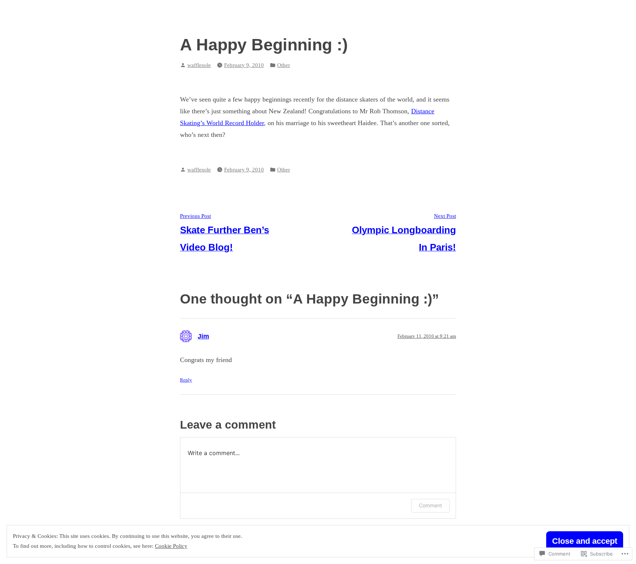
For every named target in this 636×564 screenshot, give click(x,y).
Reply (186, 380)
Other (283, 65)
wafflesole (199, 65)
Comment (430, 505)
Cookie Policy (171, 546)
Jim (203, 336)
